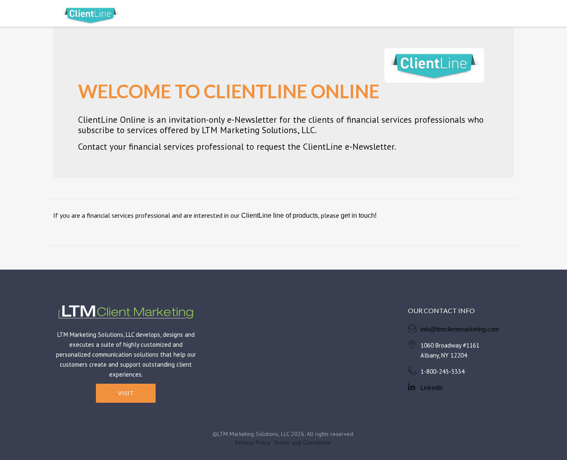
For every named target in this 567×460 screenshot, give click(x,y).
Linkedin (431, 387)
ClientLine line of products (279, 215)
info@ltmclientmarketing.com (459, 329)
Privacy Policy (253, 442)
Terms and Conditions (302, 442)
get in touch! (358, 215)
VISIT (126, 393)
